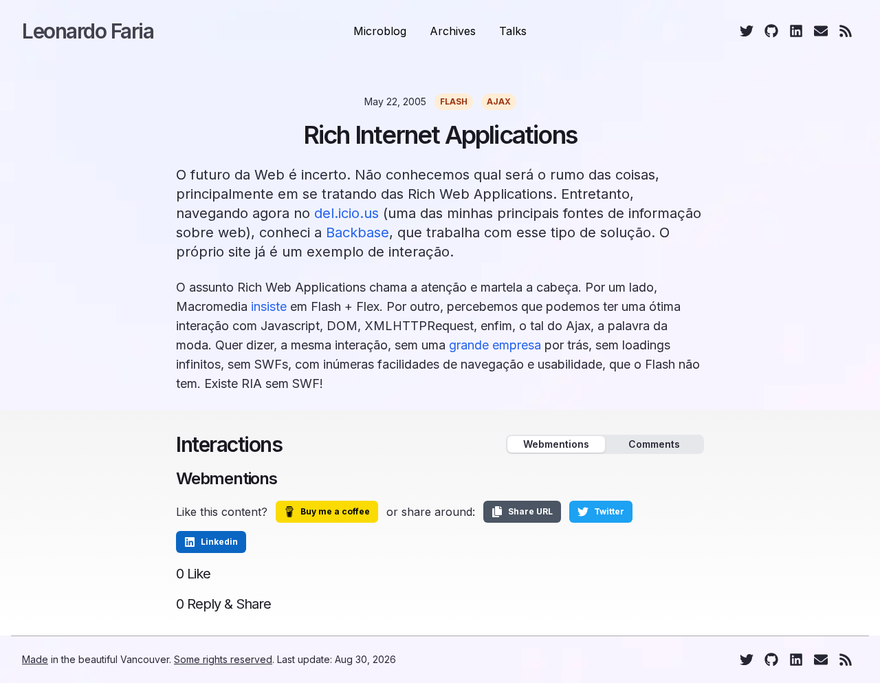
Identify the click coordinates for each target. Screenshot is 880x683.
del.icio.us (346, 213)
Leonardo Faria (87, 31)
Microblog (379, 31)
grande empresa (495, 345)
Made (35, 659)
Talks (513, 31)
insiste (269, 306)
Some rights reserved (223, 659)
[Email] (820, 31)
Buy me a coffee (335, 511)
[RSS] (845, 31)
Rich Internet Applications (440, 135)
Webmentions (556, 444)
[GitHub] (771, 31)
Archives (453, 31)
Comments (654, 444)
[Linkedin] (796, 31)
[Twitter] (746, 31)
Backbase (357, 232)
